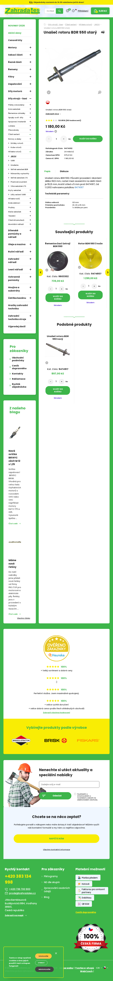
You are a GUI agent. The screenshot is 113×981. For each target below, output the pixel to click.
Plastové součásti (19, 182)
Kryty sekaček (14, 190)
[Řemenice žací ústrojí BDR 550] (58, 260)
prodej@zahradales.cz (22, 893)
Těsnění (11, 216)
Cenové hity (15, 40)
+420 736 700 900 (19, 889)
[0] (67, 10)
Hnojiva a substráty (14, 289)
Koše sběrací (14, 203)
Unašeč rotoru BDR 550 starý (57, 28)
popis (47, 171)
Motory (12, 47)
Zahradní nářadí (13, 260)
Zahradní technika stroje (17, 317)
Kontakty (17, 373)
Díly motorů (15, 91)
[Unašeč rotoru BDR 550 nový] (58, 349)
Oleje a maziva (16, 244)
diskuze (64, 171)
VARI (13, 160)
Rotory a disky (14, 139)
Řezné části (15, 62)
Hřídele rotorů (14, 151)
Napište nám (56, 838)
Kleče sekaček (14, 211)
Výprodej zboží (17, 326)
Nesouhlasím (44, 969)
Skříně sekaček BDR (19, 169)
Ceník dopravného (19, 367)
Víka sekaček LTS (18, 186)
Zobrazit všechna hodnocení (56, 712)
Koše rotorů (16, 147)
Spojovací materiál (17, 121)
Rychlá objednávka (19, 385)
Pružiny (11, 207)
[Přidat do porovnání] (52, 270)
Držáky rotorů (17, 143)
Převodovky (13, 130)
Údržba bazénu (17, 298)
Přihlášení (83, 10)
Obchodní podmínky (18, 359)
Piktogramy (51, 876)
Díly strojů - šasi (17, 98)
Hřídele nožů (14, 198)
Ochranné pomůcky (14, 278)
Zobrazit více (52, 114)
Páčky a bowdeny (16, 105)
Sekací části (15, 54)
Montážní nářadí (16, 224)
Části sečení (14, 134)
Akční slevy (14, 33)
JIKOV (13, 156)
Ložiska (11, 126)
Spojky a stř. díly (15, 117)
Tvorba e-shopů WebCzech (84, 969)
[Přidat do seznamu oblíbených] (49, 92)
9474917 (79, 187)
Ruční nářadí (16, 251)
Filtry (11, 76)
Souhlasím (43, 956)
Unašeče (14, 165)
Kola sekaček (14, 109)
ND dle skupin (52, 882)
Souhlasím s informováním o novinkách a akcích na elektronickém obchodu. (87, 797)
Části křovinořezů (16, 220)
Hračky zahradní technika (18, 307)
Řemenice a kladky (16, 113)
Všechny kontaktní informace (56, 849)
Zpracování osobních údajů (57, 889)
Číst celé (13, 523)
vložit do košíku (87, 139)
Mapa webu (66, 968)
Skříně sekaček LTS (19, 177)
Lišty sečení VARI (18, 194)
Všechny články (23, 618)
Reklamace (18, 378)
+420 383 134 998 (18, 879)
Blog (46, 897)
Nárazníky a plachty (20, 173)
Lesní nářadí (15, 269)
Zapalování (15, 84)
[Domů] (44, 23)
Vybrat (41, 963)
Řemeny (13, 69)
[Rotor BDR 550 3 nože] (90, 257)
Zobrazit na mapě (14, 915)
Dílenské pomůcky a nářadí (14, 234)
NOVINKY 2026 (16, 25)
